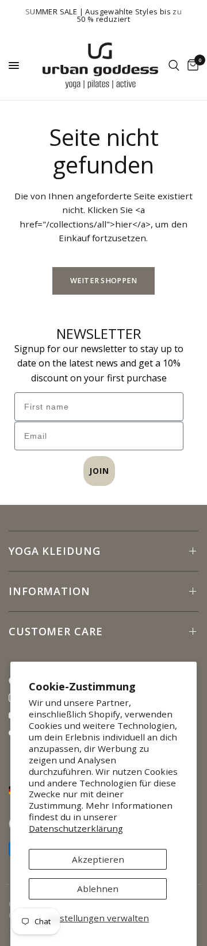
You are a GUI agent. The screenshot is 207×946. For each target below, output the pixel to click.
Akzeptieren (98, 859)
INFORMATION (49, 591)
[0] (190, 65)
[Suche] (173, 65)
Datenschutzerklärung (76, 828)
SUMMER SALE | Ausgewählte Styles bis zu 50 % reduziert (103, 15)
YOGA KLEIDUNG (55, 551)
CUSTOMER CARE (56, 631)
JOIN (99, 470)
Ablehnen (97, 888)
